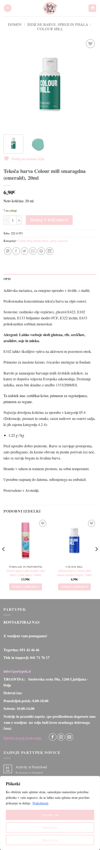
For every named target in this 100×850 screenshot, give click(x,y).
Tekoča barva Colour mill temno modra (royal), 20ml (74, 573)
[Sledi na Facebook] (53, 737)
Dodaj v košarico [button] (26, 587)
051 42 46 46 (29, 649)
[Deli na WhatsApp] (8, 251)
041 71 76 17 (40, 657)
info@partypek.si (17, 671)
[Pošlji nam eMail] (69, 737)
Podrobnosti (40, 803)
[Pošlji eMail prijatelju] (33, 251)
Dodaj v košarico (49, 220)
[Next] (89, 84)
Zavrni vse (50, 840)
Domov (15, 24)
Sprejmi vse (50, 815)
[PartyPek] (50, 8)
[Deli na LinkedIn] (49, 251)
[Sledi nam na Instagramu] (61, 737)
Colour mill (50, 28)
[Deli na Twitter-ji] (24, 251)
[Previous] (11, 84)
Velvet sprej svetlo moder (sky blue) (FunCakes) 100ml (25, 573)
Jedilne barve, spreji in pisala (57, 24)
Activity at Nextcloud (31, 767)
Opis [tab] (7, 279)
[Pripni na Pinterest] (41, 251)
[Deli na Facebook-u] (16, 251)
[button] (7, 8)
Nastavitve (50, 827)
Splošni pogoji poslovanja (22, 737)
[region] (50, 813)
